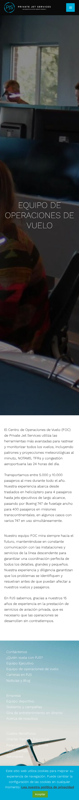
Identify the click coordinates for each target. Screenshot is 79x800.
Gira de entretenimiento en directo (34, 713)
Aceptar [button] (40, 794)
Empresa (13, 695)
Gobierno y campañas (24, 707)
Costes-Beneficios (21, 733)
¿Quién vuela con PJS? (24, 658)
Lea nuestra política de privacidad (47, 787)
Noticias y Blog (18, 681)
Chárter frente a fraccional (27, 739)
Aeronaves (14, 756)
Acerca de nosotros (22, 718)
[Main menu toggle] (70, 7)
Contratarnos (17, 751)
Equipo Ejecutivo (19, 663)
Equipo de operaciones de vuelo (32, 669)
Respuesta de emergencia (27, 745)
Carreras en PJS (19, 675)
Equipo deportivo (20, 701)
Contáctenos (16, 652)
